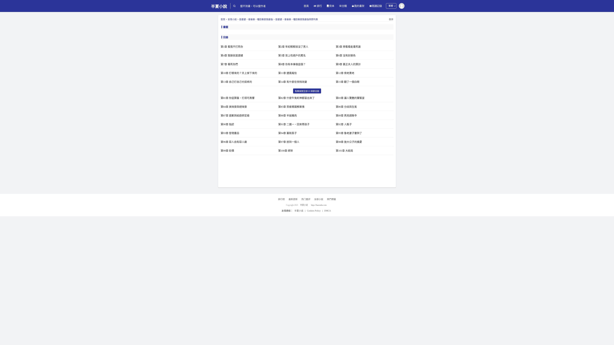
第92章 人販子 (344, 124)
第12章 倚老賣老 (345, 73)
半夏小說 (219, 6)
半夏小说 (304, 205)
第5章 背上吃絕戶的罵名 (292, 55)
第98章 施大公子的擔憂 (349, 142)
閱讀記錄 (377, 6)
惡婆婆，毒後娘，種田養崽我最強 (256, 19)
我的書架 (359, 6)
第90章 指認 (227, 124)
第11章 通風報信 (287, 73)
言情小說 (232, 19)
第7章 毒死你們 (229, 64)
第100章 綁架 (285, 150)
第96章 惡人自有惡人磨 (234, 142)
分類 (344, 6)
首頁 (306, 6)
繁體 (391, 6)
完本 (331, 6)
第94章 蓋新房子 (287, 133)
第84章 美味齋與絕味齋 (234, 106)
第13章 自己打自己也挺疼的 (236, 81)
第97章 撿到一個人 (288, 142)
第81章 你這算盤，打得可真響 (238, 98)
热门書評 (305, 199)
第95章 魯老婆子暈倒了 (349, 133)
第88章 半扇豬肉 (287, 115)
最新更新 (293, 199)
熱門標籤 (331, 199)
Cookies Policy (314, 211)
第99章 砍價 (227, 150)
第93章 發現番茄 (230, 133)
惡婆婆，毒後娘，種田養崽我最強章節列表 (296, 19)
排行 (319, 6)
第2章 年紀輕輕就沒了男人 (293, 46)
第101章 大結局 (344, 150)
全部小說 (318, 199)
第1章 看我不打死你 (232, 46)
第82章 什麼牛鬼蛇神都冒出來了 (296, 98)
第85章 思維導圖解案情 (291, 106)
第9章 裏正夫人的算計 (348, 64)
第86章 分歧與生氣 (346, 106)
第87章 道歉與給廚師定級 (235, 115)
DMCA (327, 211)
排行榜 (281, 199)
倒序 (391, 19)
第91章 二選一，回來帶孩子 (294, 124)
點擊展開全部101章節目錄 (307, 91)
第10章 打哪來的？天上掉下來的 (239, 73)
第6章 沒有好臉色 (346, 55)
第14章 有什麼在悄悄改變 (292, 81)
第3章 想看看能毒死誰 (348, 46)
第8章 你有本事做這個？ (292, 64)
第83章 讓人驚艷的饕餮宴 (350, 98)
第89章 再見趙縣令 (346, 115)
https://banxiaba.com (319, 205)
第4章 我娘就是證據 (232, 55)
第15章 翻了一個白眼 (347, 81)
